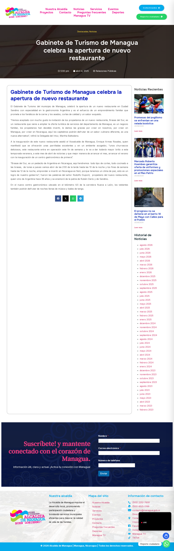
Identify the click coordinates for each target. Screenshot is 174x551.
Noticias (78, 9)
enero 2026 (146, 272)
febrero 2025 (146, 315)
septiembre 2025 (148, 288)
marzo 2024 (146, 358)
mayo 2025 (145, 303)
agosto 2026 (146, 245)
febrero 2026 (146, 268)
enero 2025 (146, 319)
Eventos (113, 9)
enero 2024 (146, 366)
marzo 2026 (146, 264)
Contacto (65, 12)
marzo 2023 (146, 405)
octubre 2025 (147, 284)
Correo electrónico (109, 448)
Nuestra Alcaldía (56, 9)
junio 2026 (145, 252)
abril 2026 (145, 260)
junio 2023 (145, 394)
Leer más (138, 131)
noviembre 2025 (148, 280)
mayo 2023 (145, 398)
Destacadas (82, 31)
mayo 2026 (145, 256)
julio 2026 (145, 248)
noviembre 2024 (148, 327)
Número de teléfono (109, 460)
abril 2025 (145, 307)
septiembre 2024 (148, 335)
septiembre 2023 (148, 382)
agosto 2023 (146, 386)
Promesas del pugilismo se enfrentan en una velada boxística (148, 120)
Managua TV (82, 15)
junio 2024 (145, 346)
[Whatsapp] (166, 544)
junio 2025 (145, 300)
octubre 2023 (147, 378)
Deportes (118, 12)
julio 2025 (145, 296)
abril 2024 (145, 354)
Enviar (103, 473)
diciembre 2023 (147, 370)
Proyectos (46, 12)
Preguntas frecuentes (91, 12)
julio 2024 (145, 343)
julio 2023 (145, 390)
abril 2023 (145, 401)
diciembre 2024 (148, 323)
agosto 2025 (146, 292)
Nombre (103, 436)
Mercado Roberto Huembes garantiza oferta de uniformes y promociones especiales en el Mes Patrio (148, 167)
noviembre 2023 (148, 374)
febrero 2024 (147, 362)
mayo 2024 (145, 350)
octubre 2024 (147, 331)
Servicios (96, 9)
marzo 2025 (146, 311)
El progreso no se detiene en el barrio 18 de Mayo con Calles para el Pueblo (148, 215)
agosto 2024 (146, 339)
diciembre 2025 (147, 276)
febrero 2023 (146, 409)
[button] (58, 198)
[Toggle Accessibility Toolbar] (166, 535)
